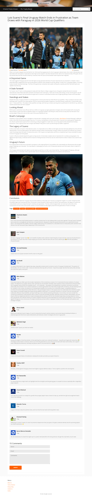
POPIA (9, 491)
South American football (42, 208)
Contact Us (10, 489)
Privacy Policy (11, 486)
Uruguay (22, 208)
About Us (10, 482)
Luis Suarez (16, 208)
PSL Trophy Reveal (26, 9)
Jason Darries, (14, 70)
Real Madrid (63, 118)
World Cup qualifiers (30, 208)
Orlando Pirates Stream (10, 9)
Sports (25, 70)
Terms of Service (11, 484)
